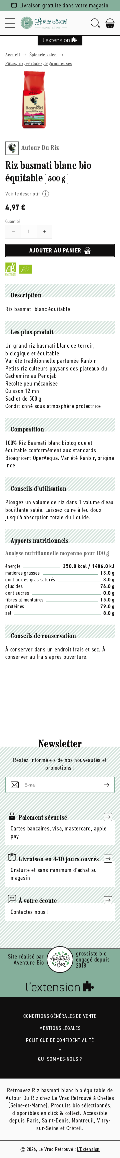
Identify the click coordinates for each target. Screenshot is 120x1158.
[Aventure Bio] (60, 959)
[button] (10, 23)
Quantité (12, 221)
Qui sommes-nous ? (60, 1058)
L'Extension (88, 1149)
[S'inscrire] (101, 785)
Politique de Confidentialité (60, 1040)
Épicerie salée (43, 55)
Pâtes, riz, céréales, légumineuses (38, 63)
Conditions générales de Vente (59, 1016)
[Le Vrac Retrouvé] (44, 23)
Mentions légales (60, 1028)
